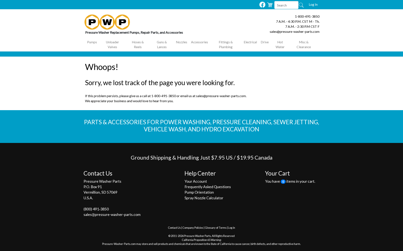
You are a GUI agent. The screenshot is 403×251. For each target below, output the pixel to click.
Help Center (200, 173)
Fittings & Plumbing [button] (226, 44)
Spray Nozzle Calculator (203, 198)
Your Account (195, 181)
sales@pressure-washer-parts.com (294, 31)
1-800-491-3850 (307, 16)
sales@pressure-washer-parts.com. (221, 96)
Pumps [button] (92, 42)
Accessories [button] (199, 42)
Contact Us (174, 227)
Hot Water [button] (280, 44)
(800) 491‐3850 (96, 209)
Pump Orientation (199, 192)
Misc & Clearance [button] (304, 44)
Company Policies (192, 227)
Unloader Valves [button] (112, 44)
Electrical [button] (250, 42)
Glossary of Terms (215, 227)
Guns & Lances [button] (162, 44)
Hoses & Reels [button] (138, 44)
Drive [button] (265, 42)
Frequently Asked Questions (207, 187)
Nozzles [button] (181, 42)
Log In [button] (313, 4)
